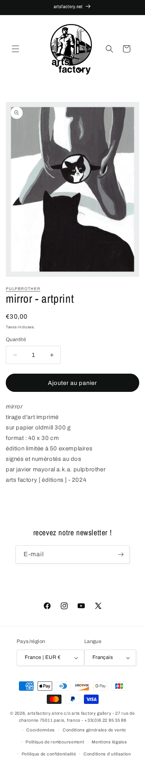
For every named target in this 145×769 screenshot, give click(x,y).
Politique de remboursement (55, 742)
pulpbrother (23, 288)
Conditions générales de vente (94, 730)
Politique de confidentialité (49, 754)
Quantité (16, 339)
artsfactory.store (45, 713)
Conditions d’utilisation (107, 754)
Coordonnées (40, 730)
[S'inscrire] (120, 554)
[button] (15, 48)
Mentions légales (109, 742)
